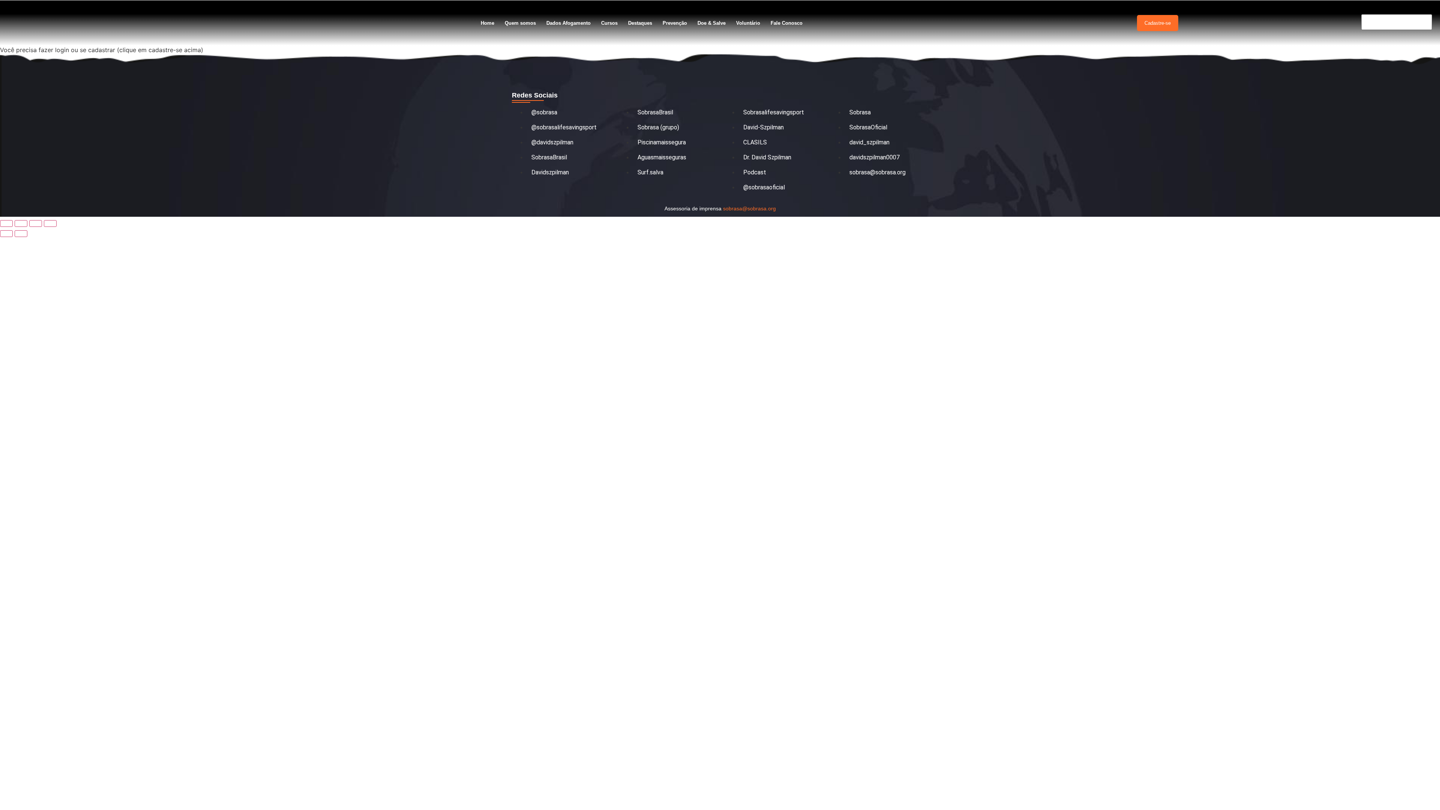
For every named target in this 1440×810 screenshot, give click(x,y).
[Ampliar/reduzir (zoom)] (6, 223)
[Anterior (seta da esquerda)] (6, 233)
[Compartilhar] (35, 223)
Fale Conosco (786, 23)
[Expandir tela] (21, 223)
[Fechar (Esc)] (50, 223)
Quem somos (520, 23)
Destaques (640, 23)
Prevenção (675, 23)
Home (487, 23)
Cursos (609, 23)
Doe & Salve (712, 23)
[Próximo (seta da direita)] (21, 233)
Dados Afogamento (568, 23)
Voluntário (748, 23)
